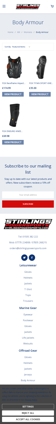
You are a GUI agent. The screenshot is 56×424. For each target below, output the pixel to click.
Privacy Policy (31, 399)
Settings (28, 406)
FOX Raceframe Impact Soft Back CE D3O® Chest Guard (14, 83)
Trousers (28, 300)
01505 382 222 (30, 236)
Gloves (28, 271)
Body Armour (28, 380)
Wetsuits (28, 343)
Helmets (28, 277)
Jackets (28, 283)
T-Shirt (28, 289)
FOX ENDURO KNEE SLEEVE (11, 131)
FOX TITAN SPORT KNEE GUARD (41, 83)
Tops (28, 295)
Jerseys (28, 374)
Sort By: (8, 46)
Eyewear (28, 314)
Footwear (28, 320)
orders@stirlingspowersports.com (28, 248)
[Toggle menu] (4, 6)
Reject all (28, 413)
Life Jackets (28, 337)
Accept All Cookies (28, 419)
